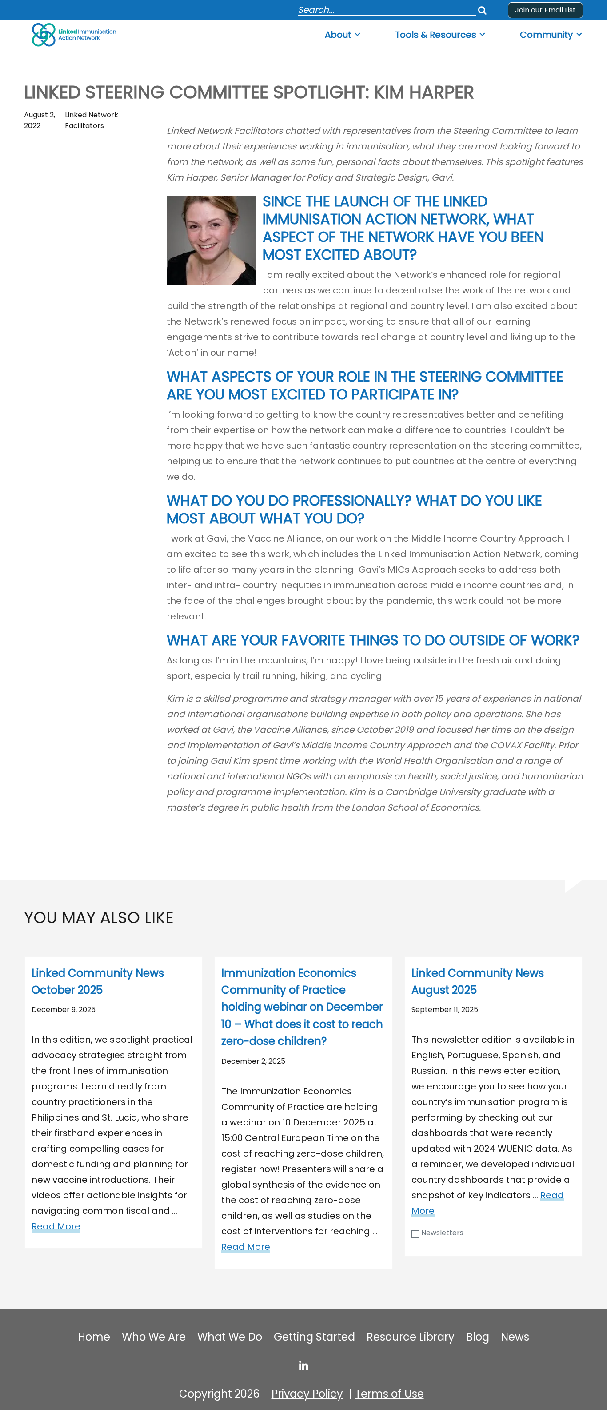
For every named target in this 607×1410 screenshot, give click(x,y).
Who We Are (154, 1337)
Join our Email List (545, 10)
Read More (56, 1226)
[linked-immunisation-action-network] (304, 1365)
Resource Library (411, 1337)
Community (546, 35)
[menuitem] (343, 32)
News (515, 1337)
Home (94, 1337)
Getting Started (314, 1337)
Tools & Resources (435, 35)
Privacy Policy (307, 1394)
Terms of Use (389, 1394)
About (338, 35)
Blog (477, 1337)
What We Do (229, 1337)
